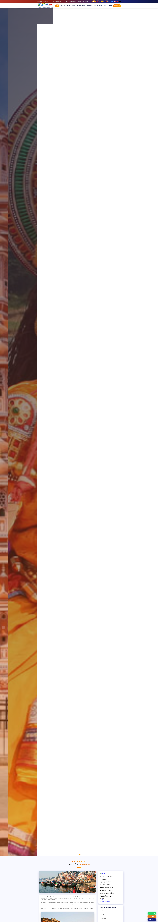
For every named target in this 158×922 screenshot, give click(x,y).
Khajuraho (104, 918)
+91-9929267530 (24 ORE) (43, 1)
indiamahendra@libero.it (84, 1)
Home (57, 5)
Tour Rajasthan (72, 445)
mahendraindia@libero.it (72, 1)
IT (94, 1)
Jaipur (103, 910)
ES (103, 1)
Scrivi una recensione (105, 901)
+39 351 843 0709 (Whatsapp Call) (57, 1)
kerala (103, 914)
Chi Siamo (63, 5)
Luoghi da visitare (81, 5)
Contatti (110, 5)
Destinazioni (89, 5)
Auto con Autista (98, 5)
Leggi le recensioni (104, 899)
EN (98, 1)
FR (107, 1)
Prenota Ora (117, 5)
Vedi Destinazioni (87, 445)
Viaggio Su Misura (71, 5)
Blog (105, 5)
